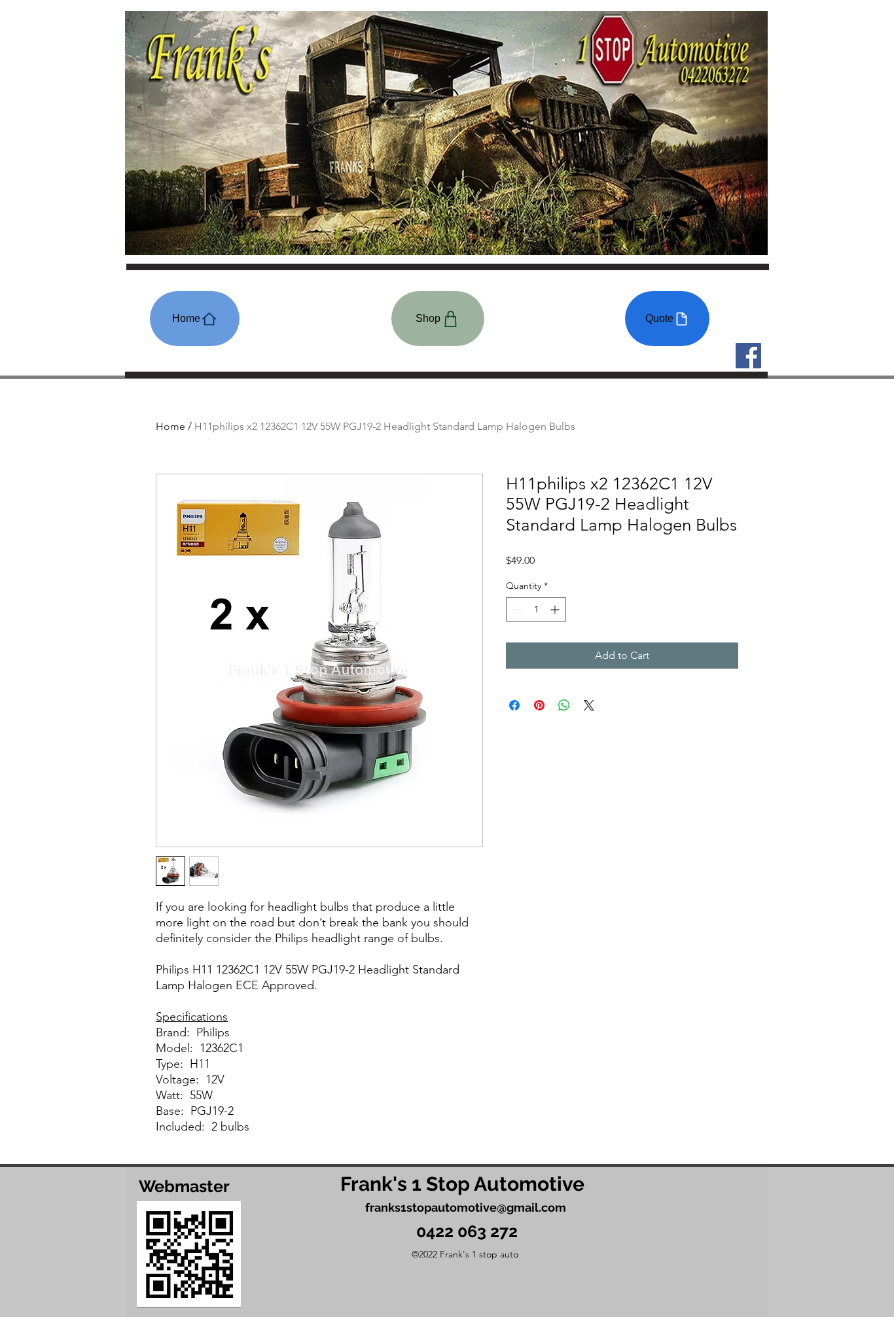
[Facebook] (748, 355)
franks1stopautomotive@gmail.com (465, 1207)
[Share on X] (589, 705)
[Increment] (556, 609)
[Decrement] (516, 609)
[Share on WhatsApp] (564, 705)
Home (170, 426)
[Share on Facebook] (514, 705)
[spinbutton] (536, 609)
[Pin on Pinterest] (539, 705)
